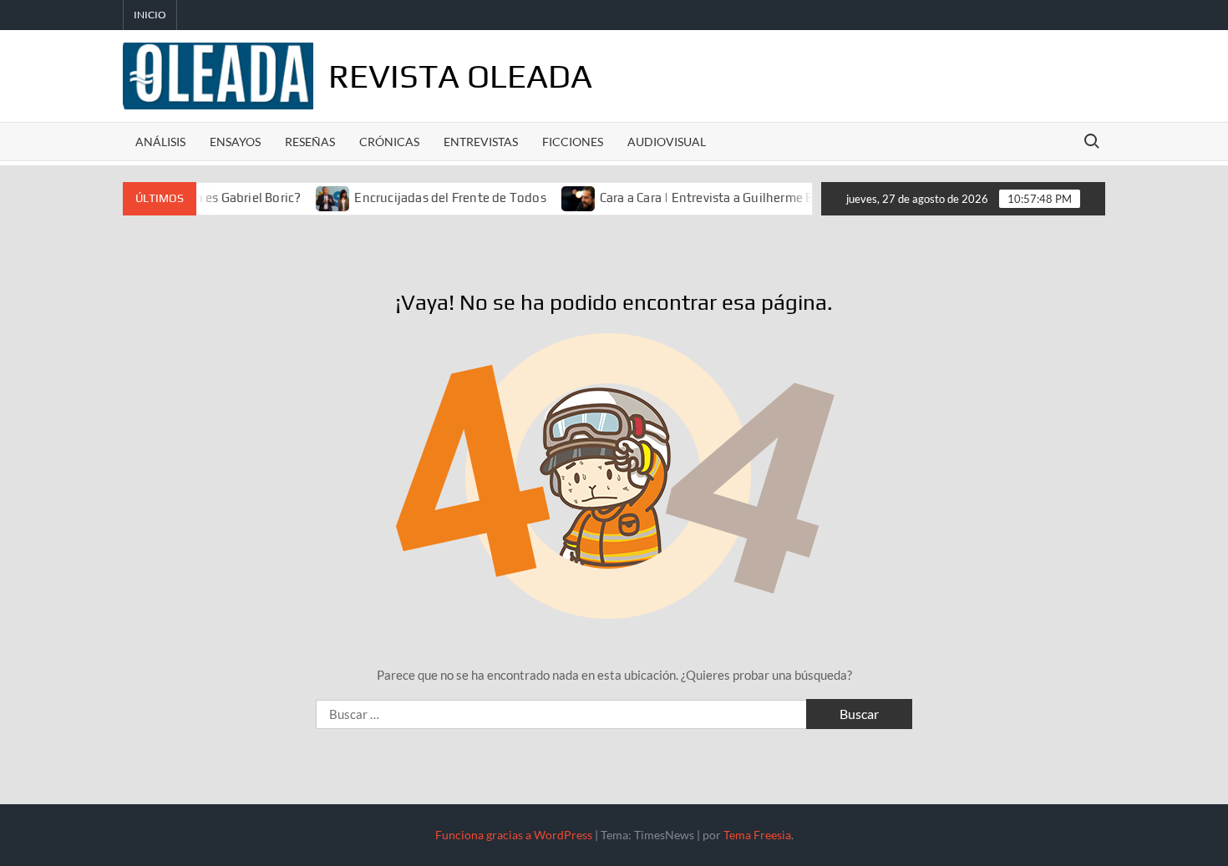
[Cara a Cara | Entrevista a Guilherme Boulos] (563, 197)
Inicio (150, 14)
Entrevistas (481, 141)
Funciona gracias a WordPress (513, 835)
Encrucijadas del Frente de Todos (434, 197)
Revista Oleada (460, 76)
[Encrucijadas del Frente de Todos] (318, 197)
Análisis (160, 141)
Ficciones (572, 141)
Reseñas (310, 141)
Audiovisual (666, 141)
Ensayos (235, 141)
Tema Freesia (757, 835)
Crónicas (389, 141)
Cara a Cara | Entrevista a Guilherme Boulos (707, 197)
